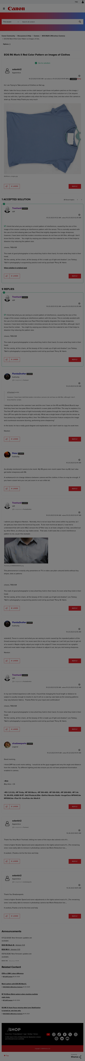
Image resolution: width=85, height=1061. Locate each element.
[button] (73, 512)
